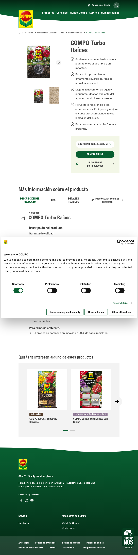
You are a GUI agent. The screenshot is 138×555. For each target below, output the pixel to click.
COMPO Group (70, 522)
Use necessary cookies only (65, 312)
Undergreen (68, 528)
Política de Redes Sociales (31, 548)
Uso (53, 200)
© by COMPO (69, 548)
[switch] (52, 290)
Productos (48, 13)
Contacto (24, 522)
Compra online (95, 154)
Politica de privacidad (45, 543)
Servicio (94, 13)
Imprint (53, 548)
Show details (120, 303)
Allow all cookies (121, 312)
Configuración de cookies (94, 548)
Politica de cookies (71, 543)
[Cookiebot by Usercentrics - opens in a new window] (119, 242)
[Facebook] (21, 500)
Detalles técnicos (73, 201)
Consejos (62, 13)
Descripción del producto (29, 201)
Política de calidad (95, 543)
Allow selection (96, 312)
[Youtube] (32, 500)
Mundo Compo (78, 13)
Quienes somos (110, 13)
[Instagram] (26, 500)
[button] (65, 430)
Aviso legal (24, 543)
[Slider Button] (58, 62)
